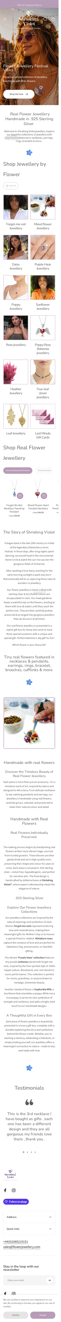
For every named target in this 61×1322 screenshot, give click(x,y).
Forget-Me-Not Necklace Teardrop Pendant (14, 508)
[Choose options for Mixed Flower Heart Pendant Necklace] (44, 496)
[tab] (17, 470)
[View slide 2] (27, 1152)
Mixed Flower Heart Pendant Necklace (38, 506)
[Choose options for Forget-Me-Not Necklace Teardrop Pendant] (20, 496)
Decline (15, 1315)
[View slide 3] (31, 1152)
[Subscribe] (49, 1280)
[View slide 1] (23, 1152)
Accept (43, 1315)
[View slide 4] (35, 1152)
